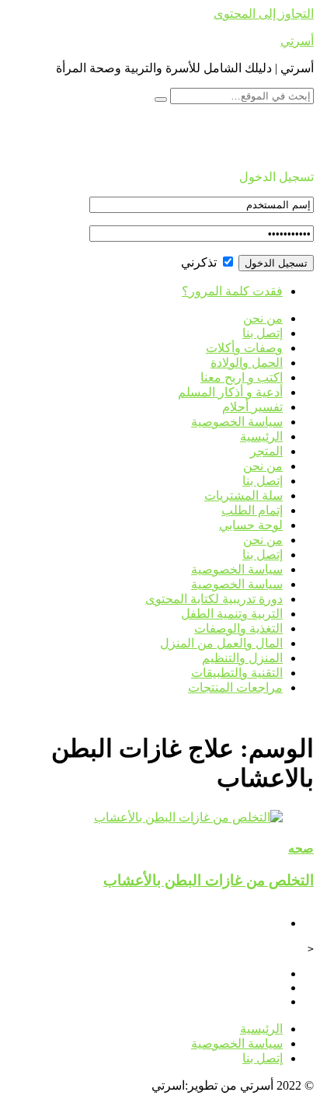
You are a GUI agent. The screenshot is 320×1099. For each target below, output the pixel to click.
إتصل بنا (262, 333)
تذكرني (200, 262)
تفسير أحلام (252, 406)
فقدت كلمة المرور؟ (232, 291)
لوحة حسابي (251, 525)
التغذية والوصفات (238, 628)
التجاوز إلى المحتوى (264, 13)
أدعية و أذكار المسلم (230, 392)
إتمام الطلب (252, 510)
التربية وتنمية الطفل (232, 613)
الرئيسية (261, 436)
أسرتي (297, 40)
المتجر (266, 451)
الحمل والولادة (246, 362)
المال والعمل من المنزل (221, 643)
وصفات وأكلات (244, 347)
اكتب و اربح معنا (241, 377)
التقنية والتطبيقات (237, 672)
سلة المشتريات (243, 495)
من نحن (263, 318)
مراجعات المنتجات (235, 687)
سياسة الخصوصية (237, 421)
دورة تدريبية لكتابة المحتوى (214, 598)
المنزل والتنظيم (242, 658)
